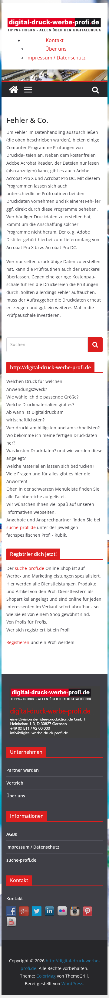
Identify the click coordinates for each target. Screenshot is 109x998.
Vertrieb (14, 783)
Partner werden (22, 770)
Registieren (18, 642)
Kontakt (55, 40)
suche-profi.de (21, 527)
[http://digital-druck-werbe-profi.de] (13, 89)
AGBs (11, 834)
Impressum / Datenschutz (56, 57)
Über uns (56, 48)
